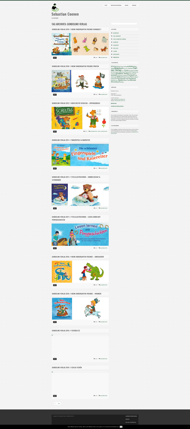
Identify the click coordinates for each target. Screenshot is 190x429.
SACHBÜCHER (115, 42)
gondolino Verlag (122, 73)
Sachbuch (132, 78)
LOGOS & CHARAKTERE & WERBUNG (119, 39)
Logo (115, 77)
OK (121, 427)
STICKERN (115, 51)
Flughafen (134, 72)
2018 (113, 66)
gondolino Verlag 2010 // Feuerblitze (66, 330)
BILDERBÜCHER (103, 57)
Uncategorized (116, 54)
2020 (119, 66)
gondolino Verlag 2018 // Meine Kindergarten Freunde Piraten (75, 66)
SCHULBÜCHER (116, 45)
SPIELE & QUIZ (115, 48)
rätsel (127, 78)
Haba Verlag (132, 73)
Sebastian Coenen (65, 14)
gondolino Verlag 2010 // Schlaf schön (67, 367)
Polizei (112, 78)
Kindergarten (125, 75)
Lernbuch (131, 75)
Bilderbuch (118, 68)
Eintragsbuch (132, 70)
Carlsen (130, 68)
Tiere (128, 80)
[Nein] (188, 427)
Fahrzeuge (115, 72)
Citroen (122, 70)
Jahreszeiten (119, 75)
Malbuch (120, 77)
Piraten (128, 77)
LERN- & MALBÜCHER (102, 131)
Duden (126, 70)
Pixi (131, 77)
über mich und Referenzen (116, 5)
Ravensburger (121, 78)
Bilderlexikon (126, 68)
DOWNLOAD (134, 5)
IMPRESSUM (113, 103)
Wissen (122, 82)
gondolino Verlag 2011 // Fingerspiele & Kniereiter (71, 140)
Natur (124, 77)
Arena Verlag (124, 66)
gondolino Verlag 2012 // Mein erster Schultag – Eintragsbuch (76, 103)
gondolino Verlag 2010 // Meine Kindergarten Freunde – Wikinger (76, 293)
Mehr (55, 57)
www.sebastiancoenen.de (120, 100)
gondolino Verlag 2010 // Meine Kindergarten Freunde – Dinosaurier (78, 256)
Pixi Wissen (135, 77)
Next (59, 403)
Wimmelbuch (115, 82)
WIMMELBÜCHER (116, 57)
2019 (116, 66)
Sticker (125, 80)
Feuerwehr (128, 72)
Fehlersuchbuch (121, 72)
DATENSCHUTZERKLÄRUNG (131, 416)
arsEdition (130, 66)
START (106, 5)
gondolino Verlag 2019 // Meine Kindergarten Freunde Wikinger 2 (76, 29)
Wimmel (133, 80)
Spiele (120, 80)
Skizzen (116, 80)
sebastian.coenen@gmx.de (119, 99)
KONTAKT (126, 5)
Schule (113, 80)
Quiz (115, 78)
